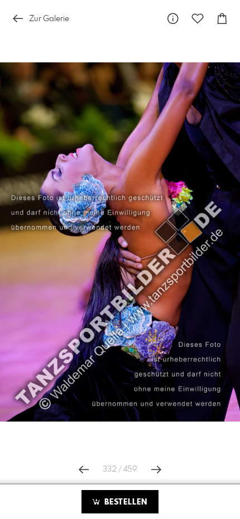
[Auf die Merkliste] (197, 18)
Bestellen (124, 502)
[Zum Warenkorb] (222, 18)
